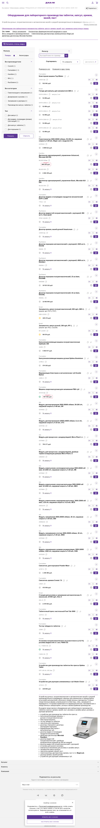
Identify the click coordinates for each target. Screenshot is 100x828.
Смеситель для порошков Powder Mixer (54, 566)
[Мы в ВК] (46, 795)
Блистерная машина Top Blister (51, 76)
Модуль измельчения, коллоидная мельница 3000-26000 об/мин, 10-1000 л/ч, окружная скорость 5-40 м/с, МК (62, 469)
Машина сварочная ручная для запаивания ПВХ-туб (59, 389)
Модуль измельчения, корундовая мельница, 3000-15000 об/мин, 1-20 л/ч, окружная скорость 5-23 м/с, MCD (62, 501)
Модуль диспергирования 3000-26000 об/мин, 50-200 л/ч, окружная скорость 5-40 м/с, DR (61, 405)
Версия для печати (50, 825)
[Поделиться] (68, 76)
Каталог (4, 762)
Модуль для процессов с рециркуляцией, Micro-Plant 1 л (61, 437)
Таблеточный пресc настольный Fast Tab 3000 (57, 611)
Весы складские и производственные (15, 33)
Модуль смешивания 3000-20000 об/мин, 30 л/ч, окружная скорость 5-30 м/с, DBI (61, 517)
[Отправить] (76, 784)
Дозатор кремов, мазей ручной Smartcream (55, 229)
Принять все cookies (50, 817)
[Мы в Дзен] (54, 795)
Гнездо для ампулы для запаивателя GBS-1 (56, 91)
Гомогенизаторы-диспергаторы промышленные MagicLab (53, 33)
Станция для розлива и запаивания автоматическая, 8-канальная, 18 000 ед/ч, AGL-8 (60, 596)
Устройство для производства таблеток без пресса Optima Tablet (62, 666)
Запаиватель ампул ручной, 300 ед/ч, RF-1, (55, 325)
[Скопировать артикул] (47, 80)
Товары (8, 55)
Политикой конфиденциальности (50, 806)
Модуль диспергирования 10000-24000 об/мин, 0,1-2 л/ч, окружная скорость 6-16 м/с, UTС (60, 421)
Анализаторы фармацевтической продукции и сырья (48, 31)
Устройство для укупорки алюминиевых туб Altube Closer (61, 682)
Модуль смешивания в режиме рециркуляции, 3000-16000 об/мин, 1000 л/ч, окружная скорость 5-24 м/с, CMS (61, 550)
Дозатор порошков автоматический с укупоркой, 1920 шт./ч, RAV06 (62, 245)
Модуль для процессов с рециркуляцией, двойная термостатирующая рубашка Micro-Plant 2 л (58, 452)
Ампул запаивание (19, 31)
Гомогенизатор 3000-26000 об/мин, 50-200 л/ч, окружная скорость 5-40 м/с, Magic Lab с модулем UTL (60, 140)
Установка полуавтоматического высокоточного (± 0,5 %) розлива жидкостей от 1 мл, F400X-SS (61, 641)
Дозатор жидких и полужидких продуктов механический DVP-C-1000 (61, 197)
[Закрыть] (72, 802)
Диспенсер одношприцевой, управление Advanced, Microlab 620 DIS (59, 156)
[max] (62, 795)
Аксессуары (24, 55)
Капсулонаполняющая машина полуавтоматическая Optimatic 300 (59, 343)
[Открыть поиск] (7, 3)
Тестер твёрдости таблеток (49, 626)
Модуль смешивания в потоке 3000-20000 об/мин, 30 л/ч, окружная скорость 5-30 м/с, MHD (61, 534)
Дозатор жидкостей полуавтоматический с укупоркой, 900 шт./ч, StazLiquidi (61, 214)
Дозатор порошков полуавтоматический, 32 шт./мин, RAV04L (59, 293)
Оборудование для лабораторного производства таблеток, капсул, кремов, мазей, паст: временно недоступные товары (45, 28)
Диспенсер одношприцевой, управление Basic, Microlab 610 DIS (62, 181)
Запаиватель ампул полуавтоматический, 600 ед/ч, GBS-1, (61, 309)
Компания (5, 771)
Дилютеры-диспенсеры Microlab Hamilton (17, 36)
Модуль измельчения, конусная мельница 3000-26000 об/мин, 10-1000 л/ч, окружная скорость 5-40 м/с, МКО (61, 485)
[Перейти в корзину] (97, 3)
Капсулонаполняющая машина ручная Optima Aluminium (61, 358)
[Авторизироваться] (92, 3)
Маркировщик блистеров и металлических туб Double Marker (60, 374)
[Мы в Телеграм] (38, 795)
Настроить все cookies (50, 821)
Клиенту (4, 767)
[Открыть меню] (3, 3)
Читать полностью (90, 24)
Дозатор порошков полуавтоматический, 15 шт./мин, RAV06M (59, 277)
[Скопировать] (65, 76)
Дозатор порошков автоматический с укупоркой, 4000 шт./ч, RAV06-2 (62, 261)
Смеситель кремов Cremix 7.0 (50, 580)
